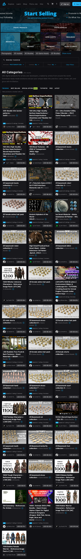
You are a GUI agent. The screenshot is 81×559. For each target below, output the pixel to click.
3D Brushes (29, 53)
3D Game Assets (42, 53)
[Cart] (52, 4)
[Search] (48, 4)
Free (51, 88)
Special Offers (29, 88)
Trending (5, 88)
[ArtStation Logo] (4, 4)
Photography (6, 53)
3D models (18, 53)
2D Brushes (55, 53)
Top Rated (43, 88)
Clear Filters (70, 64)
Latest (57, 88)
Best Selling (15, 88)
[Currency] (57, 4)
